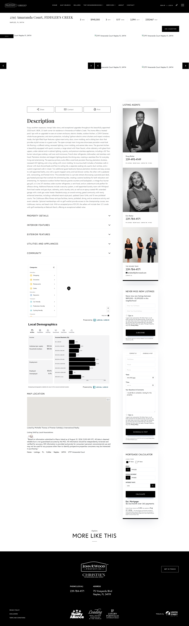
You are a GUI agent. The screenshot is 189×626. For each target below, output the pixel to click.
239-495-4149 (133, 159)
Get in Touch (170, 569)
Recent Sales (136, 163)
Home (29, 452)
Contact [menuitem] (130, 5)
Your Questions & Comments (135, 390)
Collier (48, 452)
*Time (127, 382)
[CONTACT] (170, 29)
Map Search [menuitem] (65, 5)
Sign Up (162, 5)
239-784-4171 (176, 5)
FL (43, 452)
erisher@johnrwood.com (137, 273)
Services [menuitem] (110, 5)
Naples (56, 452)
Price (127, 466)
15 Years (140, 462)
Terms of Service (131, 439)
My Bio (150, 163)
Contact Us (129, 275)
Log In (170, 5)
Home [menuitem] (54, 5)
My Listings (129, 163)
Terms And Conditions (17, 618)
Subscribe (140, 333)
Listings (37, 452)
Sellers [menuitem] (77, 5)
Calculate (140, 494)
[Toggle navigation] (182, 5)
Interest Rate (130, 482)
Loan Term (130, 459)
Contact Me (144, 163)
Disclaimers (13, 614)
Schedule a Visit (148, 353)
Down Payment (131, 474)
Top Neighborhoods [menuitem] (93, 5)
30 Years (131, 462)
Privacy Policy (134, 325)
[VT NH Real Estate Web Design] (172, 613)
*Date (127, 375)
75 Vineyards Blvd (102, 592)
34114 (63, 452)
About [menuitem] (121, 5)
